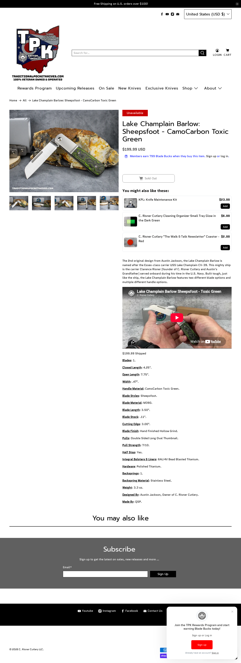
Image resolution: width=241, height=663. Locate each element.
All (25, 100)
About (210, 88)
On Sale (106, 88)
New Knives (129, 88)
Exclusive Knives (162, 88)
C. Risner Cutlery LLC (31, 649)
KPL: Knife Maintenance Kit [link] (158, 199)
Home (13, 100)
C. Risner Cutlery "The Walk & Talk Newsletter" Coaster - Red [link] (179, 238)
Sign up (211, 156)
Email (67, 567)
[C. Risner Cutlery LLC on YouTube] (167, 14)
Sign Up (163, 574)
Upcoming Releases (75, 88)
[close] (237, 4)
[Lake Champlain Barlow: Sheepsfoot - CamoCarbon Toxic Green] (64, 151)
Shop (187, 88)
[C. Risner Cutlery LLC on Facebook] (162, 14)
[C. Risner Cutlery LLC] (38, 53)
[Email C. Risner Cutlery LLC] (177, 14)
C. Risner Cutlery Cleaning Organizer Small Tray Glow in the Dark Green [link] (177, 218)
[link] (130, 203)
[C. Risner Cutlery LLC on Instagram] (172, 14)
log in (224, 156)
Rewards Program (35, 88)
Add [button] (225, 206)
